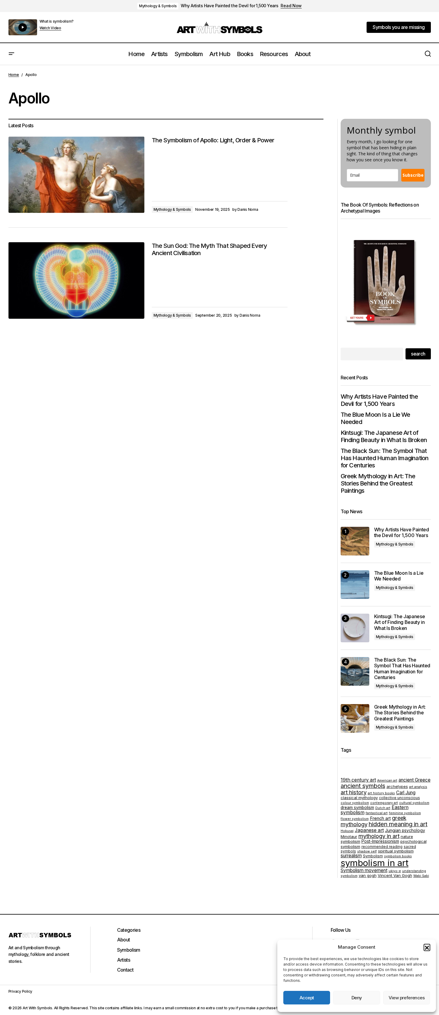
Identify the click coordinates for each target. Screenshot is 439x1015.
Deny (357, 998)
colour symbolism (355, 803)
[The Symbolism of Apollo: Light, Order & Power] (76, 175)
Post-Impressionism (380, 841)
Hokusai (347, 831)
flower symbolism (355, 819)
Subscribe (413, 175)
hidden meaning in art (398, 824)
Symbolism (373, 856)
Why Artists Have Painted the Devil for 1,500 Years (229, 5)
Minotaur (349, 836)
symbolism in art (375, 863)
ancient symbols (363, 785)
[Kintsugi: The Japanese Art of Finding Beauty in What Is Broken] (355, 628)
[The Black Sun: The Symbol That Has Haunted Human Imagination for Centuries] (355, 671)
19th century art (358, 780)
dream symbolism (357, 807)
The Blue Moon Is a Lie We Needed (375, 418)
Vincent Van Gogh (395, 875)
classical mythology (359, 797)
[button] (427, 947)
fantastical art (377, 813)
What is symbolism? (57, 21)
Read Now (291, 5)
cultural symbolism (414, 803)
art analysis (418, 787)
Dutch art (382, 808)
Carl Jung (405, 792)
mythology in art (378, 836)
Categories (129, 930)
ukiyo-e (395, 871)
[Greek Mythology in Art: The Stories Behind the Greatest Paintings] (355, 718)
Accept (307, 998)
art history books (381, 793)
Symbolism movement (364, 870)
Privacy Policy (20, 991)
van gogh (368, 875)
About (123, 940)
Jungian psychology (405, 830)
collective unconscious (399, 797)
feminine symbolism (405, 813)
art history (354, 792)
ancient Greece (415, 780)
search (418, 354)
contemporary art (384, 803)
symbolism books (398, 856)
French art (380, 818)
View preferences (407, 998)
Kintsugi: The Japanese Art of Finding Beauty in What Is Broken (384, 436)
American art (387, 781)
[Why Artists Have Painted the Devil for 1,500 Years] (355, 541)
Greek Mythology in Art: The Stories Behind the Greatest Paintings (378, 483)
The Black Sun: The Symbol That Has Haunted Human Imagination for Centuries (385, 458)
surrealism (351, 855)
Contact (125, 970)
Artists (123, 960)
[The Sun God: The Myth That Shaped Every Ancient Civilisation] (76, 280)
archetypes (397, 786)
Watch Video (50, 28)
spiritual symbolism (396, 851)
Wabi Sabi (421, 876)
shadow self (367, 851)
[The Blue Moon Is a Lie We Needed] (355, 584)
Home (13, 74)
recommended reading (381, 846)
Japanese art (369, 830)
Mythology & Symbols (158, 6)
